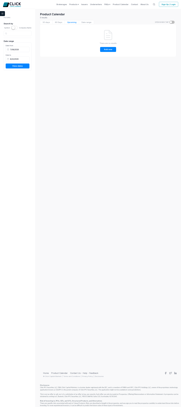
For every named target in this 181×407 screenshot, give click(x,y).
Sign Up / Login (169, 4)
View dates (17, 66)
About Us (144, 4)
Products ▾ (74, 4)
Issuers (84, 4)
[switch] (172, 22)
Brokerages (62, 4)
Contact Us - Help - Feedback (84, 373)
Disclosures (99, 376)
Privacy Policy (87, 376)
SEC (106, 387)
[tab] (46, 22)
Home (46, 373)
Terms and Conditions (71, 376)
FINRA (124, 387)
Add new (108, 49)
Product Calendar (59, 373)
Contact (134, 4)
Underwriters (96, 4)
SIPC (132, 387)
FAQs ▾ (107, 4)
